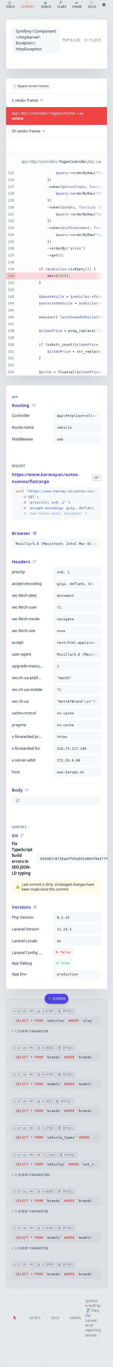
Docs (55, 1318)
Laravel (75, 1318)
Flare (95, 1310)
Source (34, 1318)
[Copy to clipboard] (96, 416)
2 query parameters (32, 1175)
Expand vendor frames (33, 86)
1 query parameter (31, 1031)
